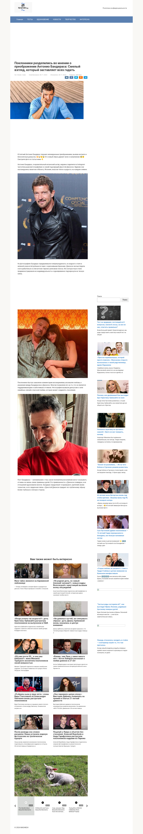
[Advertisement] (71, 40)
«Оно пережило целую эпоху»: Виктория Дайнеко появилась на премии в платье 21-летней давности (68, 697)
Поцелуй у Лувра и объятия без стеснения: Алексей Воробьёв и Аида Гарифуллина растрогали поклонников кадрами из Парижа (69, 735)
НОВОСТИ (57, 19)
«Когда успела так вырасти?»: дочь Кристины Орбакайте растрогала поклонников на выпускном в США (31, 620)
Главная (20, 19)
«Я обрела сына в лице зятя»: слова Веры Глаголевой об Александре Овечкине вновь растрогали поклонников (31, 697)
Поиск (99, 296)
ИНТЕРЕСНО (85, 19)
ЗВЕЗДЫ (79, 75)
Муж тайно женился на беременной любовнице (31, 582)
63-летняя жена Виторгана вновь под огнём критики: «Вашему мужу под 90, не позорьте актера (112, 497)
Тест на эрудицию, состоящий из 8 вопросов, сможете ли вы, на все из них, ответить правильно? (111, 324)
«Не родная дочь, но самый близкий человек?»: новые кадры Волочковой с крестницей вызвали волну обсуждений (70, 584)
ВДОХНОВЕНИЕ (43, 19)
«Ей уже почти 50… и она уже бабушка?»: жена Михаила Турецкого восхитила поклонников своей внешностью (31, 659)
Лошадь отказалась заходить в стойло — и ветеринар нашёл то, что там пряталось (112, 642)
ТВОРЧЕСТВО (70, 19)
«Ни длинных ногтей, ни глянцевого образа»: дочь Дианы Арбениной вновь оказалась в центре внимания (70, 621)
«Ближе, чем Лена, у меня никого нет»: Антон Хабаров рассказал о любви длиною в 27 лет (69, 658)
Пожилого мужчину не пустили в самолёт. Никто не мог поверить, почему (110, 431)
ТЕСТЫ (30, 19)
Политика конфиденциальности (115, 8)
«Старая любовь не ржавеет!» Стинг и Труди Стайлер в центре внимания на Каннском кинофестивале (112, 570)
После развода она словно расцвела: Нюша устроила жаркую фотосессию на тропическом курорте (31, 735)
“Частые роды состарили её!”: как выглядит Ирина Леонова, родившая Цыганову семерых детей (111, 606)
